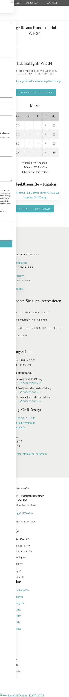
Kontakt (15, 3)
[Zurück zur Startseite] (34, 13)
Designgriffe (19, 280)
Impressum (31, 3)
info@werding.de (25, 422)
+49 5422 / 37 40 (25, 418)
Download (35, 92)
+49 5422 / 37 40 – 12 (30, 401)
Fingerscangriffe (23, 254)
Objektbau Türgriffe (17, 590)
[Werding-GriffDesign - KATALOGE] (22, 695)
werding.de (19, 427)
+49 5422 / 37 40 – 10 (30, 383)
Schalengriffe (20, 267)
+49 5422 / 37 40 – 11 (30, 392)
